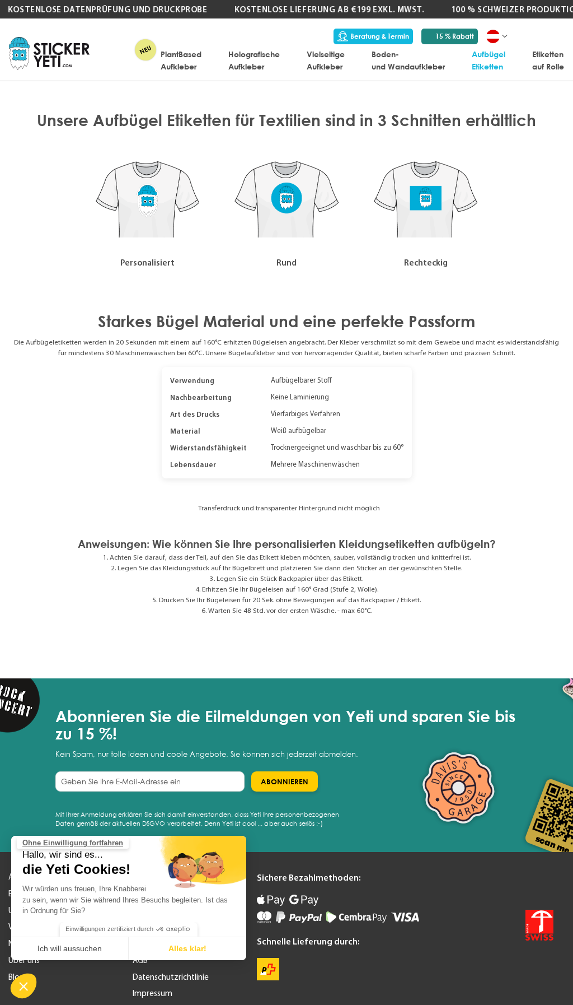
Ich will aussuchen (69, 948)
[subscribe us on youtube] (497, 883)
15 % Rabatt (454, 36)
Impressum (152, 993)
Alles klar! (187, 948)
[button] (23, 986)
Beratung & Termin (379, 36)
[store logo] (49, 53)
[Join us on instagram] (544, 883)
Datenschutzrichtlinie (171, 977)
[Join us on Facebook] (520, 883)
